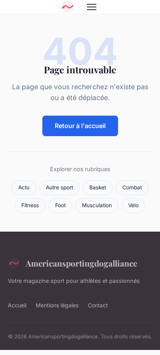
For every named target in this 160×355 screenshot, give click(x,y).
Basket (97, 187)
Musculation (97, 205)
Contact (98, 305)
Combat (132, 187)
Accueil (17, 305)
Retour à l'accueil (80, 126)
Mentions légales (57, 305)
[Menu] (91, 7)
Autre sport (59, 187)
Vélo (133, 205)
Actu (24, 187)
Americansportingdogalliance (81, 263)
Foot (60, 205)
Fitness (30, 205)
